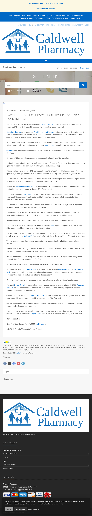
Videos (33, 90)
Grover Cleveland (20, 285)
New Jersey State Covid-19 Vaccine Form (46, 3)
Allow (9, 509)
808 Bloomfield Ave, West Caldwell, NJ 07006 (27, 15)
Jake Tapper (27, 194)
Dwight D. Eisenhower (37, 295)
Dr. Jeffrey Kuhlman (13, 132)
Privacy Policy (8, 468)
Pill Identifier (39, 25)
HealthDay (18, 353)
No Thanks (20, 509)
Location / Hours (64, 25)
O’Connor (10, 150)
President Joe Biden (48, 124)
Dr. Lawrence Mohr (29, 269)
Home (58, 68)
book (52, 225)
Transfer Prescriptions (12, 450)
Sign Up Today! (77, 25)
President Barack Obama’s (44, 132)
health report (50, 145)
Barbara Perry (29, 236)
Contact (6, 457)
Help (29, 25)
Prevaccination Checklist (46, 8)
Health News (16, 90)
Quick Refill (50, 25)
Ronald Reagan (64, 269)
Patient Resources (70, 68)
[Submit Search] (83, 85)
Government (8, 379)
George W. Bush (35, 314)
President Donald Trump (25, 186)
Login (87, 25)
